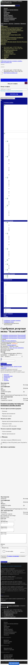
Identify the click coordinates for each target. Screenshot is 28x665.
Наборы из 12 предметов (16, 152)
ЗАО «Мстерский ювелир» (14, 298)
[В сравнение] (2, 362)
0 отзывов (3, 339)
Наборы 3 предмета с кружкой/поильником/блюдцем (18, 196)
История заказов (12, 41)
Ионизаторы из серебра (16, 212)
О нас (5, 11)
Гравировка (7, 12)
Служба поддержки (6, 33)
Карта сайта (18, 34)
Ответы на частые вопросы (11, 9)
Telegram (6, 57)
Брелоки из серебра (15, 214)
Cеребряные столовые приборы (15, 142)
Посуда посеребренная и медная (15, 234)
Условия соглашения (9, 19)
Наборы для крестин (15, 191)
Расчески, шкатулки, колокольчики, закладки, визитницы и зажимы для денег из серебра (18, 217)
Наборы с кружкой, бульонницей (15, 256)
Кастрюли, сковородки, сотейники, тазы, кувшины (17, 242)
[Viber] (2, 594)
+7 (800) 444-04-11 (8, 51)
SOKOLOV (10, 295)
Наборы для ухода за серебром (18, 272)
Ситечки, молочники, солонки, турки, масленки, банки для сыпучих (18, 246)
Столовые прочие (8, 221)
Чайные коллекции (15, 202)
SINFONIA (13, 268)
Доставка (6, 14)
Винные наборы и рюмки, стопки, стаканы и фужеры (17, 239)
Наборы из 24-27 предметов (17, 153)
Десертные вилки (8, 366)
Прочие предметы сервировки (18, 148)
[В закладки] (1, 362)
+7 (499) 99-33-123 (8, 52)
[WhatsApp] (1, 594)
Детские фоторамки (15, 253)
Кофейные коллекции (15, 201)
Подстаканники (14, 169)
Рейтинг (3, 544)
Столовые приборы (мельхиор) (15, 223)
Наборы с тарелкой (15, 258)
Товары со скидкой (11, 39)
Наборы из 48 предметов (16, 155)
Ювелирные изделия (9, 274)
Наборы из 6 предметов (16, 151)
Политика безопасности (10, 18)
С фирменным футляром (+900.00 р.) (12, 353)
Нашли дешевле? (8, 15)
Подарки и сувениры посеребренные (17, 262)
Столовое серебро (8, 102)
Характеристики (8, 376)
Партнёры (3, 39)
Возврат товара (10, 34)
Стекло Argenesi (21, 264)
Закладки (19, 41)
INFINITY (12, 265)
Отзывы (6, 316)
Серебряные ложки (15, 144)
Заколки (15, 275)
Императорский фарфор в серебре (16, 200)
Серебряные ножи (15, 146)
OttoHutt (9, 294)
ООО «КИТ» (10, 302)
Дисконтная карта (8, 16)
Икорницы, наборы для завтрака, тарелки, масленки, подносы (17, 165)
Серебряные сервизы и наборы (18, 204)
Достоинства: (4, 521)
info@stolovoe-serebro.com (10, 50)
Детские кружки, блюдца (16, 184)
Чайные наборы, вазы (15, 237)
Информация (4, 26)
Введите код (5, 547)
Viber (5, 58)
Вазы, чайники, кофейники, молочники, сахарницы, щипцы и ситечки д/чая (18, 172)
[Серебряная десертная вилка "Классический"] (13, 335)
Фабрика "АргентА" (12, 306)
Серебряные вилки (15, 145)
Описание (6, 374)
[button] (14, 663)
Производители (5, 37)
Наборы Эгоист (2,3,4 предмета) (18, 149)
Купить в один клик (6, 365)
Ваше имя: (3, 518)
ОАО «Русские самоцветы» (14, 301)
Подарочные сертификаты (16, 37)
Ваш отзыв (3, 532)
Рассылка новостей (9, 659)
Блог (5, 315)
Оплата (6, 8)
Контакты (3, 34)
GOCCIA (12, 267)
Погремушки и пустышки (17, 183)
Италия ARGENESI (12, 299)
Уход (2, 356)
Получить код (14, 94)
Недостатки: (4, 527)
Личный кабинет (8, 654)
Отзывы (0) (7, 377)
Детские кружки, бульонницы (18, 251)
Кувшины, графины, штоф (17, 159)
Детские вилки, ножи (15, 181)
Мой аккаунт (4, 40)
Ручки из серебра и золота (17, 211)
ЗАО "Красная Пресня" (13, 297)
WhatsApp (6, 55)
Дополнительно (5, 36)
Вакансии (6, 21)
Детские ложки (14, 180)
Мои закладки (7, 657)
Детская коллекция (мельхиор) (15, 250)
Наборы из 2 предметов (16, 254)
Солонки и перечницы (16, 167)
